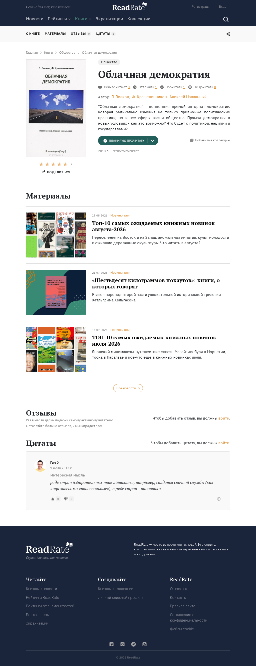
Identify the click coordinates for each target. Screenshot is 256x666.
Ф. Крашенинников (149, 96)
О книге (33, 33)
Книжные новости (41, 588)
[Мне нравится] (52, 499)
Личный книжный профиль (121, 597)
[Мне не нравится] (66, 499)
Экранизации (109, 18)
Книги (81, 18)
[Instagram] (122, 644)
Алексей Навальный (188, 96)
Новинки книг (120, 215)
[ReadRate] (129, 6)
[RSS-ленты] (144, 644)
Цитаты (105, 33)
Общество (109, 62)
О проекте (179, 588)
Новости (34, 18)
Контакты (178, 597)
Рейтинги (57, 18)
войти (223, 418)
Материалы (55, 33)
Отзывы (80, 33)
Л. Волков (120, 96)
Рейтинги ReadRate (42, 597)
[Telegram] (134, 644)
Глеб (54, 462)
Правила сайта (182, 606)
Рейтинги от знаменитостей (50, 606)
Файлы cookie (182, 629)
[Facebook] (112, 644)
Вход (222, 6)
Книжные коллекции (115, 588)
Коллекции (139, 18)
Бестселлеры (38, 614)
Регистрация (201, 6)
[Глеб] (40, 466)
